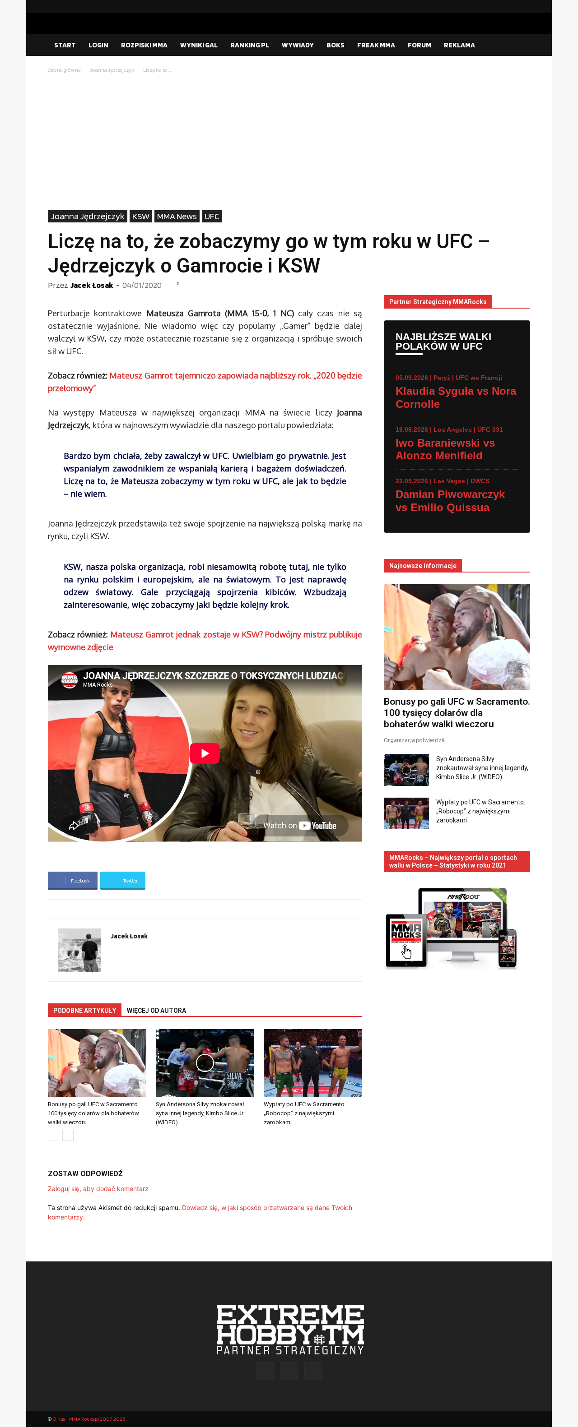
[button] (519, 45)
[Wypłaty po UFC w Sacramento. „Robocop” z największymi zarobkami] (313, 1063)
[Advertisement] (289, 142)
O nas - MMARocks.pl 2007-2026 (88, 1418)
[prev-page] (53, 1135)
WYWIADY (298, 45)
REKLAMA (459, 45)
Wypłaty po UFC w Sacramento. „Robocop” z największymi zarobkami (305, 1113)
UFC (212, 216)
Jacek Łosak (91, 285)
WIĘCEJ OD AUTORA (156, 1010)
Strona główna (64, 69)
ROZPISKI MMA (144, 45)
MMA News (177, 216)
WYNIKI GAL (199, 45)
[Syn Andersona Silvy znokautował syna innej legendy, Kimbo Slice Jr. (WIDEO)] (205, 1063)
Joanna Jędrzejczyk (112, 69)
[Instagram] (509, 6)
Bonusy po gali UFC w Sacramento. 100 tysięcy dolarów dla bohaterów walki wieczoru (93, 1113)
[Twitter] (523, 6)
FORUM (419, 45)
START (65, 45)
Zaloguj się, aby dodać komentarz (98, 1188)
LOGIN (98, 45)
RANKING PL (249, 45)
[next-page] (68, 1135)
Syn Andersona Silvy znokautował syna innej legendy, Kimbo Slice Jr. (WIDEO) (200, 1113)
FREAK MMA (376, 45)
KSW (140, 216)
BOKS (335, 45)
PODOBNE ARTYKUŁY (84, 1010)
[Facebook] (494, 6)
